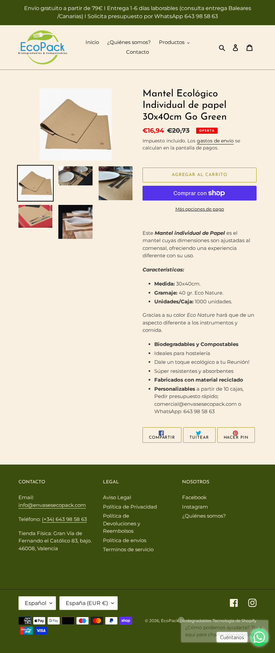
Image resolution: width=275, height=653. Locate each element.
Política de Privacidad (130, 507)
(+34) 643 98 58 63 (64, 519)
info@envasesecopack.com (52, 505)
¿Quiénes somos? (204, 516)
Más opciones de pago (199, 209)
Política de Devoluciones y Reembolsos (121, 523)
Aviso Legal (117, 497)
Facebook (194, 497)
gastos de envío (215, 141)
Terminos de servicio (128, 549)
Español (35, 603)
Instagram (195, 507)
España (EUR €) (87, 603)
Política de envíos (124, 540)
